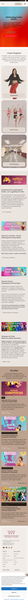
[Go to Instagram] (9, 548)
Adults (5, 551)
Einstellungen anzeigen (14, 596)
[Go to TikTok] (11, 548)
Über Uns (17, 570)
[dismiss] (25, 0)
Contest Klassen (5, 503)
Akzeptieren (14, 588)
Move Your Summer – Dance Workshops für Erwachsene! (9, 471)
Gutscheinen (22, 0)
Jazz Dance (5, 562)
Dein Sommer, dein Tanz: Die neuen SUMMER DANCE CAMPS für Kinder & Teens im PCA (10, 509)
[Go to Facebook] (6, 548)
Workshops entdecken (9, 257)
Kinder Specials (8, 432)
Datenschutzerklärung (14, 599)
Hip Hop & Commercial (7, 560)
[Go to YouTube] (4, 548)
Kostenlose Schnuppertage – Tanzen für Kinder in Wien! (9, 401)
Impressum (22, 599)
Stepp (4, 566)
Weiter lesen (21, 448)
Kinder (3, 397)
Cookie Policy (7, 599)
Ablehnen (14, 592)
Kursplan (5, 553)
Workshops (14, 432)
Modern (4, 564)
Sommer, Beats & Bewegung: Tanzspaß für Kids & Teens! (9, 436)
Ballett (4, 557)
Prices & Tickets (6, 555)
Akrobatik (16, 553)
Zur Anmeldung (7, 212)
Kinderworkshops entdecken (10, 312)
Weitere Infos (6, 361)
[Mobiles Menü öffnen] (25, 3)
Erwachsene (4, 468)
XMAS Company (21, 503)
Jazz (15, 560)
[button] (26, 573)
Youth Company (5, 504)
